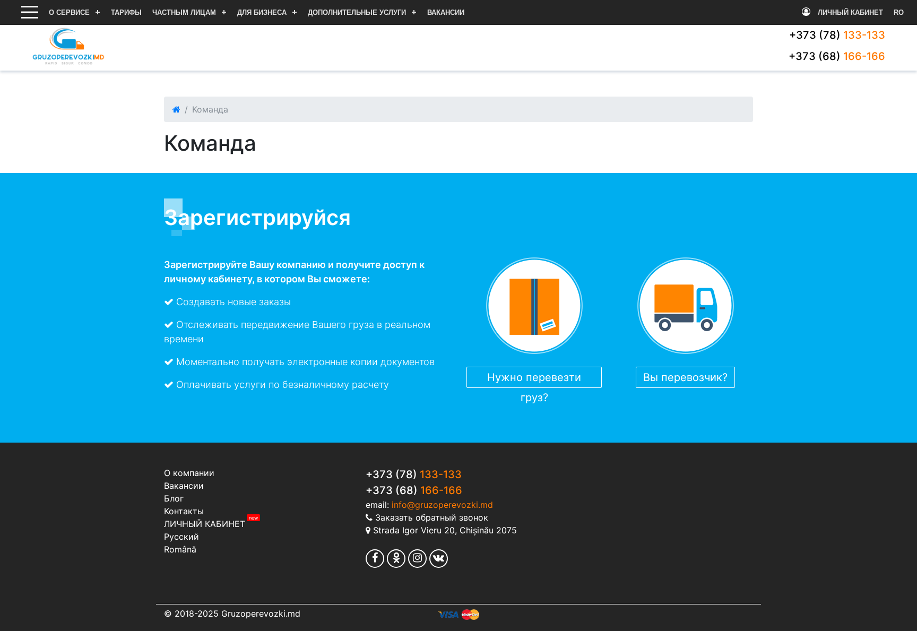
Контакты (184, 511)
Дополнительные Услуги (357, 12)
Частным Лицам (184, 12)
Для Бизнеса (262, 12)
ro (899, 12)
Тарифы (126, 12)
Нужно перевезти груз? (534, 379)
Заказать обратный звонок (431, 517)
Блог (174, 498)
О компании (189, 473)
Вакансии (445, 12)
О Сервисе (69, 12)
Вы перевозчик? (685, 377)
